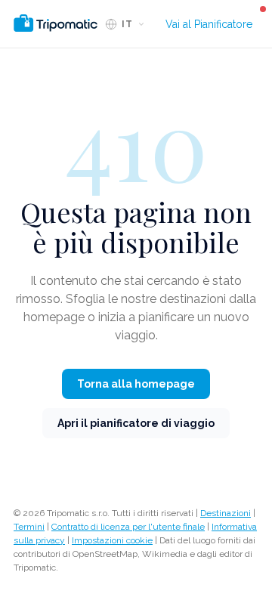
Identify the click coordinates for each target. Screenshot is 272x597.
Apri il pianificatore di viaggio (136, 423)
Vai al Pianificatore (208, 24)
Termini (29, 526)
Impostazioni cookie (112, 540)
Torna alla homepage (136, 384)
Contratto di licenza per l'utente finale (128, 526)
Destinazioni (225, 513)
